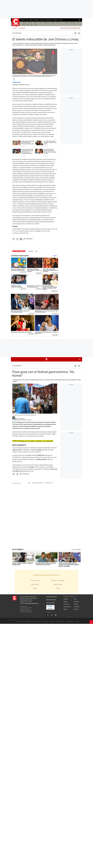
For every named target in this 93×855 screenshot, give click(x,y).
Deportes (36, 20)
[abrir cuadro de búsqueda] (79, 20)
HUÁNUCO (58, 22)
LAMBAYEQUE (72, 22)
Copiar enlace (28, 238)
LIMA (78, 22)
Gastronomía (17, 33)
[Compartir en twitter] (79, 33)
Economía (41, 20)
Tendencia (55, 20)
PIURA (24, 24)
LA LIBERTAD (66, 22)
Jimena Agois (16, 82)
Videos (61, 20)
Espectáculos (48, 20)
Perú (27, 20)
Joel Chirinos (30, 251)
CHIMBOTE (35, 22)
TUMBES (35, 24)
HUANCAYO (52, 22)
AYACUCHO (30, 22)
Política (23, 20)
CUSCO (40, 22)
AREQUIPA (25, 22)
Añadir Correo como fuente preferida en (70, 28)
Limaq (36, 251)
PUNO (28, 24)
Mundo (31, 20)
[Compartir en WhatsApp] (21, 239)
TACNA (31, 24)
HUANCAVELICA (46, 22)
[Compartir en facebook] (75, 33)
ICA (62, 22)
